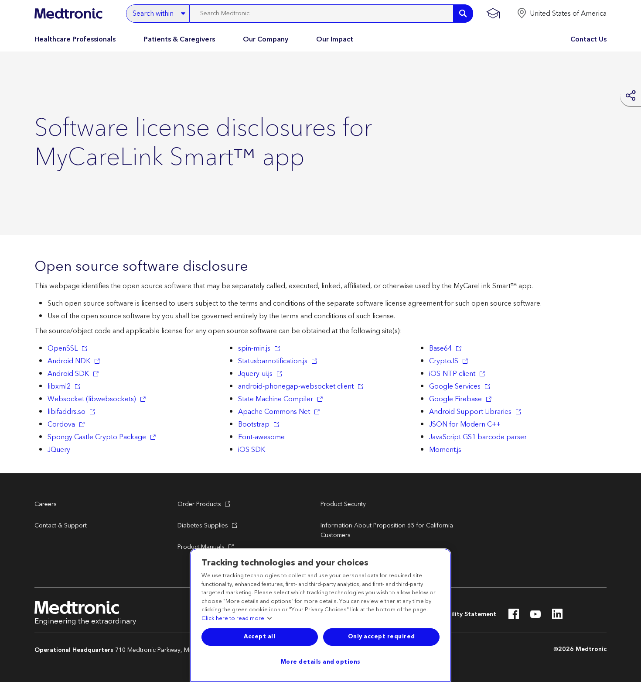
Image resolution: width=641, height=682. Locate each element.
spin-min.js (254, 348)
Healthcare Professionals (75, 39)
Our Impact (334, 39)
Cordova (61, 424)
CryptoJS (443, 361)
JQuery (59, 450)
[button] (562, 13)
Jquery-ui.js (255, 374)
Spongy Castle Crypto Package (97, 437)
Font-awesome (261, 437)
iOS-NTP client (452, 374)
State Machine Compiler (275, 399)
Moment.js (445, 450)
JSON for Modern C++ (465, 424)
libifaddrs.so (66, 412)
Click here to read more (232, 618)
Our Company (265, 39)
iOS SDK (251, 450)
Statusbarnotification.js (272, 361)
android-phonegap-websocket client (296, 386)
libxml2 (59, 386)
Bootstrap (253, 424)
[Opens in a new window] (513, 616)
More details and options (321, 662)
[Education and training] (493, 13)
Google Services (455, 386)
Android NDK (69, 361)
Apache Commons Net (274, 412)
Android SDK (68, 374)
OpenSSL (63, 348)
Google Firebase (455, 399)
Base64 (440, 348)
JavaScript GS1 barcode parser (478, 437)
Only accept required (381, 636)
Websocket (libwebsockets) (92, 399)
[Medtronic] (68, 13)
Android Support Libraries (470, 412)
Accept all (259, 636)
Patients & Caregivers (179, 39)
